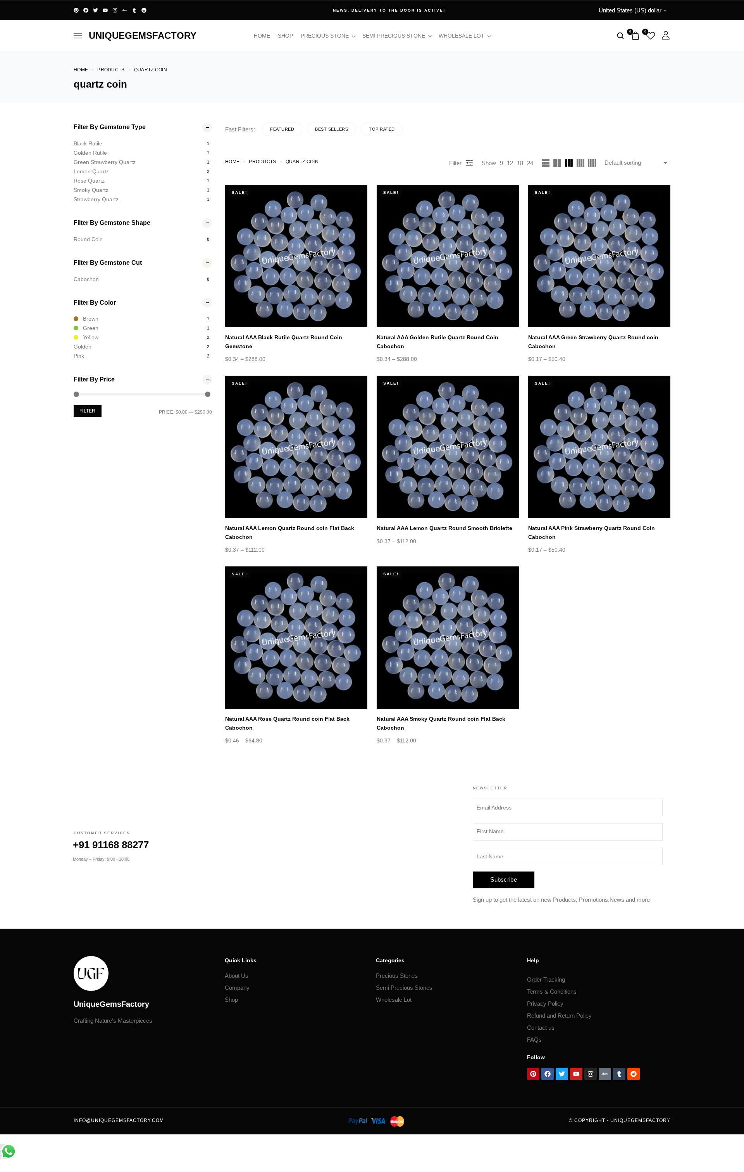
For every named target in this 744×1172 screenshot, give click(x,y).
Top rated (382, 129)
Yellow (90, 337)
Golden (82, 346)
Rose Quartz (89, 180)
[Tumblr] (134, 10)
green (90, 328)
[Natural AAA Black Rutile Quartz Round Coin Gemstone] (296, 256)
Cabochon (86, 279)
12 (510, 163)
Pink (79, 356)
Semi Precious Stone (393, 35)
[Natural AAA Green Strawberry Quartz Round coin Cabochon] (599, 256)
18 (520, 163)
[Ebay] (124, 10)
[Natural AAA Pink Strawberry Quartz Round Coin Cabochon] (599, 447)
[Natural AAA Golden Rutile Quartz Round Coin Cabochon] (448, 256)
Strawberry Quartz (96, 199)
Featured (282, 129)
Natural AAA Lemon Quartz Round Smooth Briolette (444, 528)
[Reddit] (143, 10)
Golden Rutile (90, 152)
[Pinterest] (76, 10)
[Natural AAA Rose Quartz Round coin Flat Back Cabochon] (296, 637)
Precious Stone (325, 35)
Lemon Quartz (91, 171)
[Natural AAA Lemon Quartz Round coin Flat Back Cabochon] (296, 447)
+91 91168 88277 (111, 845)
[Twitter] (95, 10)
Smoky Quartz (91, 190)
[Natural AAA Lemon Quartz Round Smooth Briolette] (448, 447)
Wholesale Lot (461, 35)
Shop (285, 35)
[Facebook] (85, 10)
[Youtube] (105, 10)
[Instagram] (114, 10)
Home (262, 35)
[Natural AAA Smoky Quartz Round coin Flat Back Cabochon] (448, 637)
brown (90, 318)
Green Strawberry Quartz (105, 162)
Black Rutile (88, 143)
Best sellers (331, 129)
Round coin (88, 239)
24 (530, 163)
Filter (87, 411)
